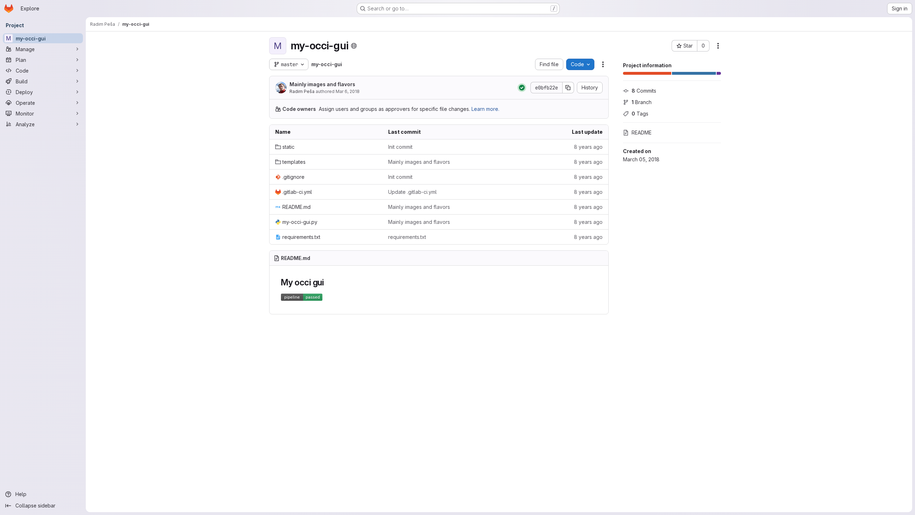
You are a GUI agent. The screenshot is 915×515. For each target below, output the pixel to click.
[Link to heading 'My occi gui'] (328, 282)
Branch (642, 102)
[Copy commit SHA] (568, 87)
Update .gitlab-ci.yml (412, 192)
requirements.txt (407, 237)
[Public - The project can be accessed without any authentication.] (354, 46)
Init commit (400, 147)
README (642, 132)
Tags (640, 114)
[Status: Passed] (522, 87)
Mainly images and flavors (322, 84)
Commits (644, 91)
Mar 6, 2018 (348, 91)
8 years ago (588, 147)
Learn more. (485, 109)
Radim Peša (302, 91)
